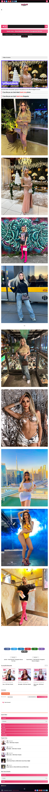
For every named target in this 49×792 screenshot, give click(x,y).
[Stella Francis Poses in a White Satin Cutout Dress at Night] (3, 761)
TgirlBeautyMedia (16, 790)
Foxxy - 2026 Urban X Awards (8, 684)
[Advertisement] (24, 15)
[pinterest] (8, 1)
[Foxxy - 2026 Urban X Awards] (3, 742)
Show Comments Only (32, 697)
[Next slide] (47, 665)
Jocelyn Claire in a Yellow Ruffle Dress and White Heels (17, 767)
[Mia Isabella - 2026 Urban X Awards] (3, 748)
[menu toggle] (2, 1)
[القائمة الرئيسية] (46, 26)
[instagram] (4, 1)
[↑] (24, 789)
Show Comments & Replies (42, 697)
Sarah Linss (30, 34)
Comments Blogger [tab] (5, 693)
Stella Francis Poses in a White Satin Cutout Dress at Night (18, 761)
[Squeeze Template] (2, 790)
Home (5, 26)
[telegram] (16, 1)
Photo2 (26, 34)
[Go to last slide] (45, 665)
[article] (35, 658)
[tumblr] (12, 1)
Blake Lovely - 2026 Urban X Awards (39, 685)
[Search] (47, 1)
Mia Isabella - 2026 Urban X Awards (24, 684)
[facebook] (14, 1)
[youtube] (10, 1)
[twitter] (6, 1)
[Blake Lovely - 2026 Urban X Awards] (3, 755)
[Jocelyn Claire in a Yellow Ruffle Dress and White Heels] (3, 767)
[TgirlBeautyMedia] (24, 5)
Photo (23, 34)
